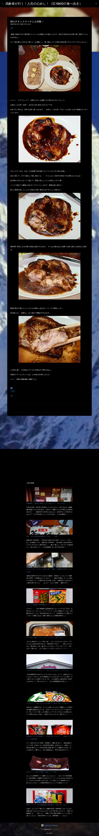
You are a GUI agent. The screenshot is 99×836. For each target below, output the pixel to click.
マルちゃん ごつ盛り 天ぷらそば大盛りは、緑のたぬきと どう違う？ (47, 703)
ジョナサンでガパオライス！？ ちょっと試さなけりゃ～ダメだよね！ (48, 670)
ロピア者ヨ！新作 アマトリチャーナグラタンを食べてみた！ (45, 637)
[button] (11, 28)
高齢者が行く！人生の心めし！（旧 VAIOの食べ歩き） (43, 3)
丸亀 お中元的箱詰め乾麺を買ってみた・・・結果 (41, 536)
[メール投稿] (11, 388)
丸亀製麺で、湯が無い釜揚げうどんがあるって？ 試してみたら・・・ (48, 503)
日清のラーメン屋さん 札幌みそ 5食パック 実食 (41, 772)
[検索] (85, 3)
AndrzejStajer (54, 829)
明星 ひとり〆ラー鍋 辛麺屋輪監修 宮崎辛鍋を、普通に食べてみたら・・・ (49, 805)
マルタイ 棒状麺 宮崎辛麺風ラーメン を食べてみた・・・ (45, 605)
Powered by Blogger (51, 825)
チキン (13, 391)
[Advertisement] (49, 432)
